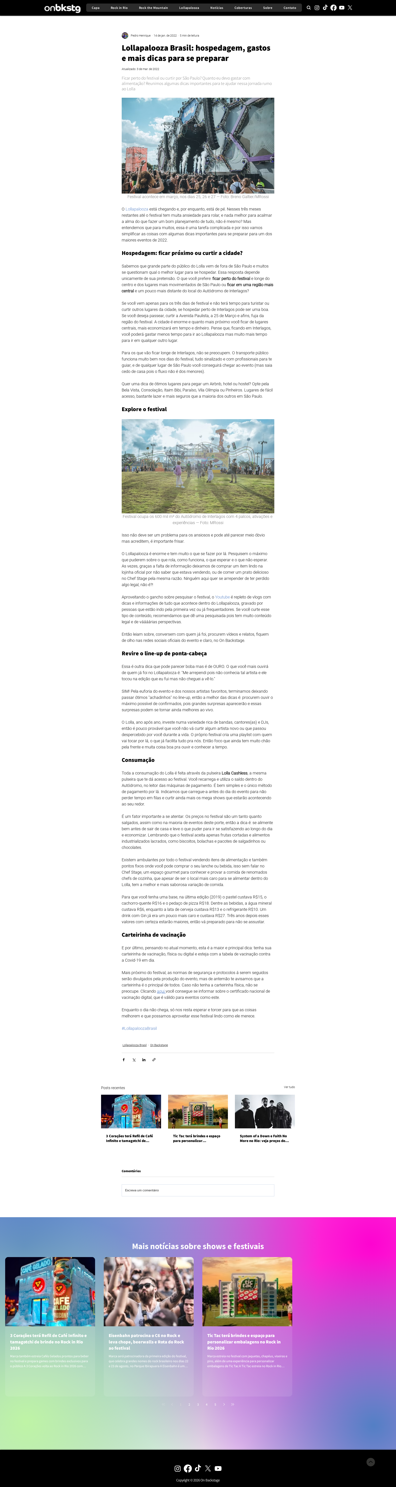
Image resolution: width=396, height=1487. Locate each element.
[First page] (163, 1404)
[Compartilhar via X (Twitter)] (134, 1060)
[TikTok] (325, 8)
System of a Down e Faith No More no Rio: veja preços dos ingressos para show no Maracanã (263, 1138)
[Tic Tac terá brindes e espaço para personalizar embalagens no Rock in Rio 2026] (198, 1112)
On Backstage (159, 1045)
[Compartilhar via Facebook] (124, 1060)
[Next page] (224, 1404)
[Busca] (309, 8)
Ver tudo (289, 1087)
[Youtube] (342, 8)
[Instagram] (317, 8)
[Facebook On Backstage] (188, 1468)
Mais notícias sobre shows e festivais (198, 1246)
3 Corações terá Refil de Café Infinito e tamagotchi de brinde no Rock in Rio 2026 (129, 1138)
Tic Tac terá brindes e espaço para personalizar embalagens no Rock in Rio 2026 (196, 1138)
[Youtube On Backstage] (218, 1468)
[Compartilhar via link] (154, 1060)
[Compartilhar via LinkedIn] (144, 1060)
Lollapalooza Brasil (135, 1045)
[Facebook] (333, 8)
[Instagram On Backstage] (178, 1468)
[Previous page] (172, 1404)
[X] (350, 8)
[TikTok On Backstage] (198, 1468)
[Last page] (232, 1404)
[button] (198, 1480)
